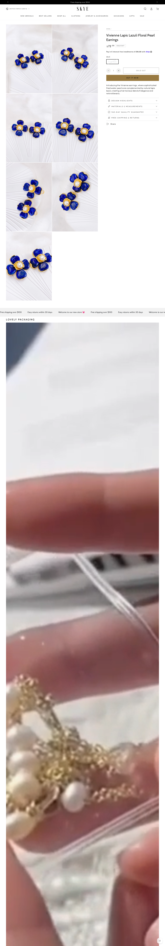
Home (108, 29)
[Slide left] (8, 2)
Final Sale (112, 62)
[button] (145, 9)
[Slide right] (157, 2)
